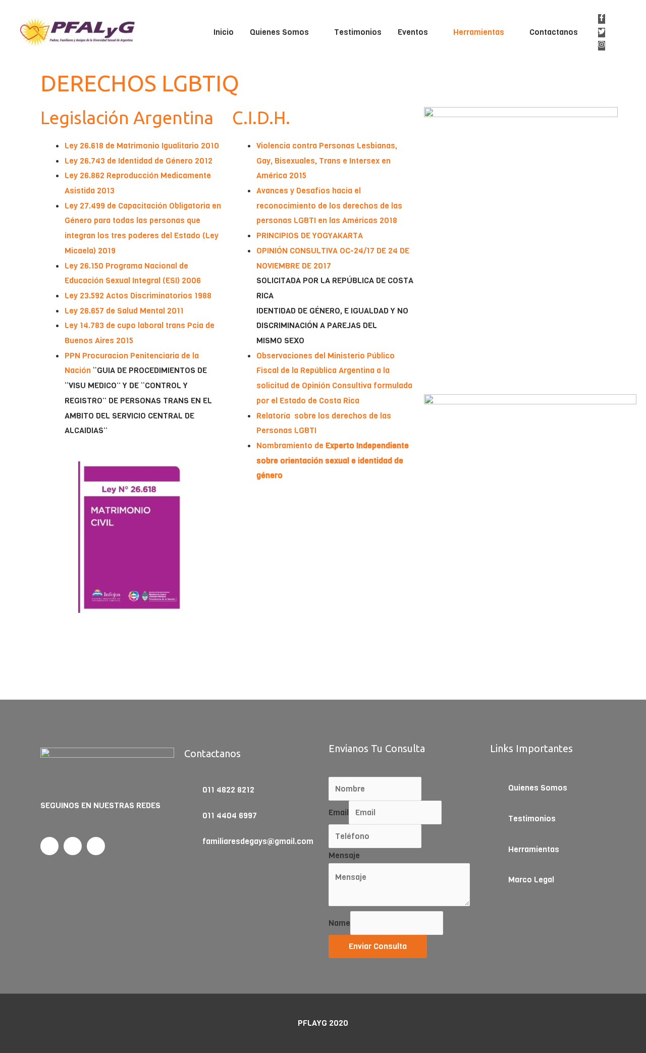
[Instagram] (96, 846)
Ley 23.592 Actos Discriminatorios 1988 (138, 295)
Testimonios (358, 32)
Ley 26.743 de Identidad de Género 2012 (138, 160)
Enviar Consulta (378, 946)
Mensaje (344, 855)
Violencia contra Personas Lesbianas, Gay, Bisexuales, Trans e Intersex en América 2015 (326, 160)
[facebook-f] (604, 18)
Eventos (413, 32)
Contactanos (553, 32)
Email (339, 812)
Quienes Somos (279, 32)
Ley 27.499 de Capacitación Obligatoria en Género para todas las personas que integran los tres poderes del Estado (143, 220)
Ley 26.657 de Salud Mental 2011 (124, 310)
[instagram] (603, 45)
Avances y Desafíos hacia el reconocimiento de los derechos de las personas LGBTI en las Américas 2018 (329, 205)
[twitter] (604, 32)
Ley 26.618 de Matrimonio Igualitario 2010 (142, 145)
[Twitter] (73, 846)
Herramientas (478, 32)
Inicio (223, 32)
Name (339, 923)
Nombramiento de (332, 460)
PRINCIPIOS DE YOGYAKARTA (309, 235)
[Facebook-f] (49, 846)
